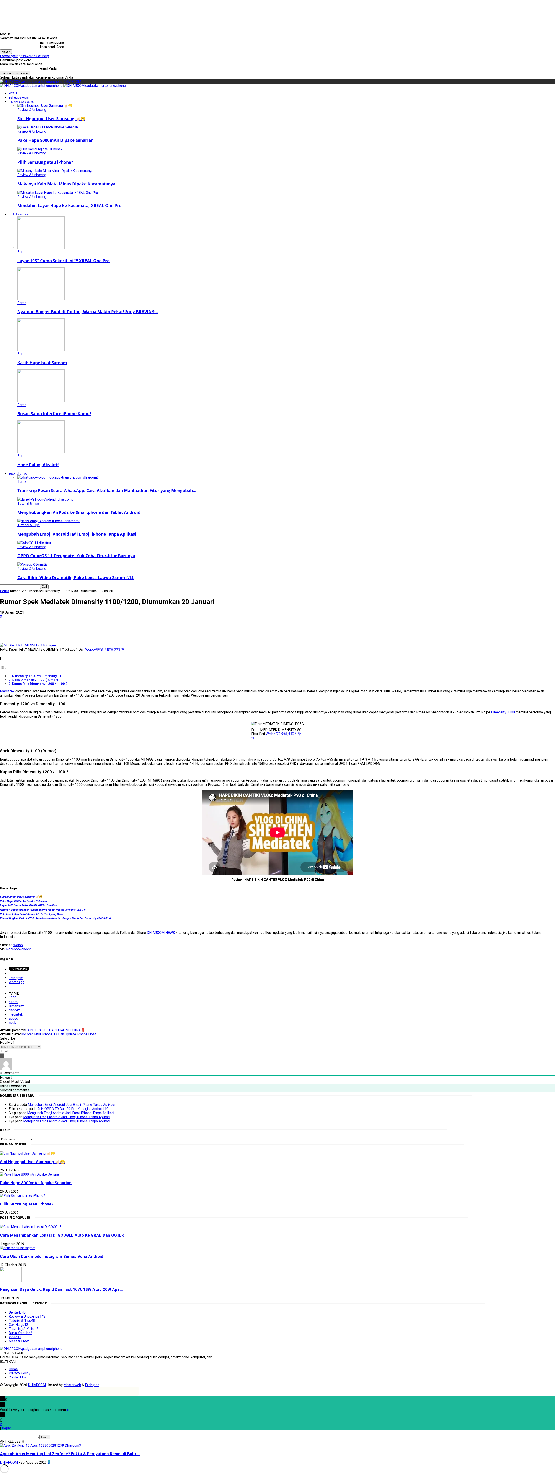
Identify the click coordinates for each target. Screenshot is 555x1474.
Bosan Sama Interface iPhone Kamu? (54, 413)
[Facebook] (41, 630)
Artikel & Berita (18, 214)
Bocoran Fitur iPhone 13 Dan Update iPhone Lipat (58, 1034)
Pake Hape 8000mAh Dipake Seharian (55, 140)
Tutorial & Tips (18, 473)
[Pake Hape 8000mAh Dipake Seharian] (47, 127)
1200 (12, 998)
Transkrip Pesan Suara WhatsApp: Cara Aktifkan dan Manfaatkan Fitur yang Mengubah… (106, 490)
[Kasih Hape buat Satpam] (41, 350)
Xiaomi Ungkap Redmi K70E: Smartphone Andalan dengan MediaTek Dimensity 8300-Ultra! (55, 918)
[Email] (103, 630)
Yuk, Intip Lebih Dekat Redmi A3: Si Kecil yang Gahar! (32, 914)
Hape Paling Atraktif (38, 464)
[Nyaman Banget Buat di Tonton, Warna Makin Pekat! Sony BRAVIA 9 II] (41, 299)
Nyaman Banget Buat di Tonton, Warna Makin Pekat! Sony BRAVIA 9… (87, 311)
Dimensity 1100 (503, 712)
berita (13, 1002)
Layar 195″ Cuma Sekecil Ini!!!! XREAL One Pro (63, 260)
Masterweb (72, 1385)
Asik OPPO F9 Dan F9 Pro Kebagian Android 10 (72, 1109)
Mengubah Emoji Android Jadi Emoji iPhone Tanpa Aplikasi (76, 534)
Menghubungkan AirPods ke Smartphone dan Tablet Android (78, 512)
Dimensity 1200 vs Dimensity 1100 (38, 676)
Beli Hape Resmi (19, 97)
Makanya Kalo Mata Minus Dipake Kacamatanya (66, 183)
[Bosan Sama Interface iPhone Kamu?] (41, 401)
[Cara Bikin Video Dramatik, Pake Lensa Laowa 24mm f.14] (32, 564)
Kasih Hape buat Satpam (42, 362)
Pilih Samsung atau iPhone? (45, 162)
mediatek (16, 1014)
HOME (13, 93)
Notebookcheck (18, 949)
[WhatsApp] (72, 630)
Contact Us (17, 1377)
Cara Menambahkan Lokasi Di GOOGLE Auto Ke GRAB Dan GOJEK (62, 1235)
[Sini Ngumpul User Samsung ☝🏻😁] (44, 106)
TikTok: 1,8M (295, 7)
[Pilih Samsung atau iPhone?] (39, 149)
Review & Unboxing (21, 102)
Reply (6, 1428)
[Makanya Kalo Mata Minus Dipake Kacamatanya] (55, 171)
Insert (44, 1437)
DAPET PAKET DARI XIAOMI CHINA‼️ (55, 1030)
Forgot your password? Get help (24, 56)
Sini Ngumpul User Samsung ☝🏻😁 (51, 118)
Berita (21, 252)
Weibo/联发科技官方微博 (104, 649)
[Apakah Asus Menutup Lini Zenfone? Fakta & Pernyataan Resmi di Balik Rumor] (40, 1445)
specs (13, 1018)
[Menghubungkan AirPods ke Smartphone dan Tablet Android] (45, 499)
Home (13, 1369)
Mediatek (7, 691)
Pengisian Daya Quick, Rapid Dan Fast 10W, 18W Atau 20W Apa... (61, 1289)
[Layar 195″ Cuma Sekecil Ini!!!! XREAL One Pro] (41, 248)
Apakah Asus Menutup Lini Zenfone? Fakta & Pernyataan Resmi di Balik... (70, 1453)
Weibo (18, 945)
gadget (14, 1010)
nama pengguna (52, 42)
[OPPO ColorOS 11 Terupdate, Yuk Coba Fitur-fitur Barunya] (34, 543)
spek (12, 1022)
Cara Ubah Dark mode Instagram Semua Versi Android (51, 1256)
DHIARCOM (37, 1385)
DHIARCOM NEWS (161, 933)
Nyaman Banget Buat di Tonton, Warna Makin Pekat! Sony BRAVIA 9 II (43, 909)
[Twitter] (56, 630)
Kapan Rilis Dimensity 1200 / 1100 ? (39, 684)
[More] (134, 630)
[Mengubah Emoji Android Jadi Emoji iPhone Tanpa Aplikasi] (48, 521)
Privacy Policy (19, 1373)
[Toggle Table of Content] (3, 668)
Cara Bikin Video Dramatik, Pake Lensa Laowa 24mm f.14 (75, 577)
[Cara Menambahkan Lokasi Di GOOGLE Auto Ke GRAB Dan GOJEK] (30, 1227)
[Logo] (31, 86)
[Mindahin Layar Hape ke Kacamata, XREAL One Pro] (57, 193)
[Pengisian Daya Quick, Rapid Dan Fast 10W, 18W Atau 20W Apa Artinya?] (11, 1281)
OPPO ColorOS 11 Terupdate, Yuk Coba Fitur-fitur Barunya (76, 555)
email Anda (48, 68)
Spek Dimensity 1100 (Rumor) (35, 680)
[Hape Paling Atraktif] (41, 452)
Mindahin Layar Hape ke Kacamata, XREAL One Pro (69, 205)
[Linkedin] (88, 630)
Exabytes (92, 1385)
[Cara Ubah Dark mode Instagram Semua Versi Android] (17, 1248)
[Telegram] (119, 630)
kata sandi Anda (52, 47)
